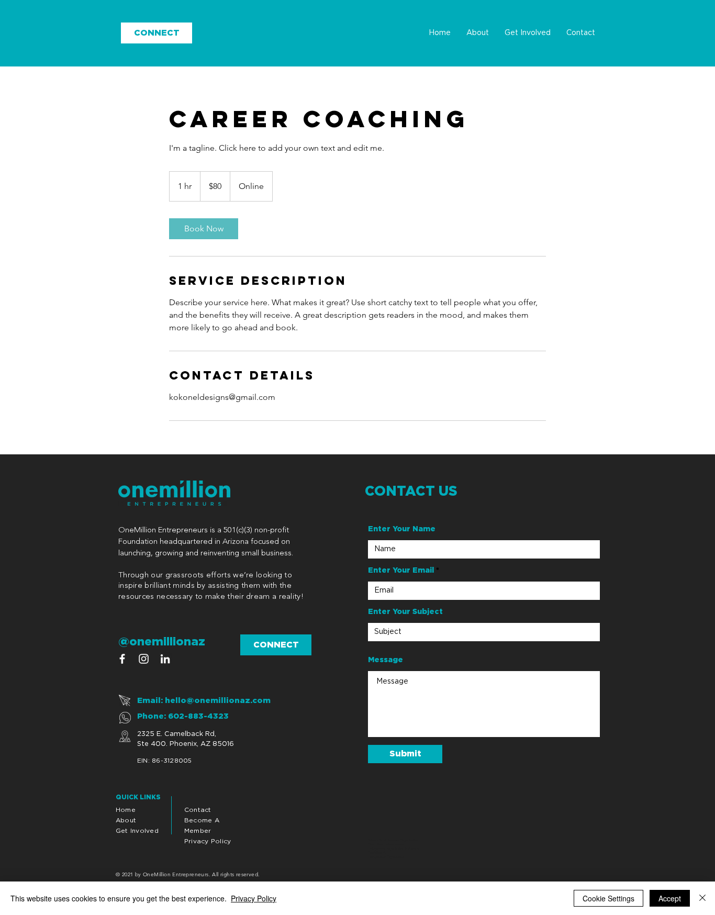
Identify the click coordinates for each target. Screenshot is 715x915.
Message (385, 660)
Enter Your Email (401, 570)
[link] (203, 228)
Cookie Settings (608, 898)
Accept (669, 898)
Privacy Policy (253, 898)
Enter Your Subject (405, 612)
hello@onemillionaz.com (218, 701)
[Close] (702, 898)
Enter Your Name (401, 529)
